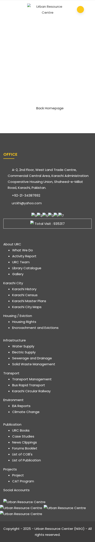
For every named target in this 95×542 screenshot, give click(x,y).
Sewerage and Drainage (32, 358)
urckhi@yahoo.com (26, 203)
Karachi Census (25, 295)
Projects (10, 469)
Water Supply (23, 346)
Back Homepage (50, 108)
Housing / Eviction (17, 315)
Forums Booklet (24, 448)
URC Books (21, 430)
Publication (12, 424)
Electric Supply (24, 352)
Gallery (17, 274)
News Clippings (24, 442)
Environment (13, 400)
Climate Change (26, 411)
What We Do (22, 250)
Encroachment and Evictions (35, 327)
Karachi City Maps (27, 307)
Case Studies (23, 436)
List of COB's (22, 454)
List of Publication (26, 460)
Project (18, 475)
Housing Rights (24, 321)
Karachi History (24, 289)
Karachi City (13, 283)
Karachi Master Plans (29, 301)
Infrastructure (14, 340)
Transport (11, 373)
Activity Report (24, 256)
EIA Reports (21, 406)
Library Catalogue (26, 268)
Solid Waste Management (33, 364)
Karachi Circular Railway (31, 391)
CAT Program (23, 481)
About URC (12, 244)
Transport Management (32, 379)
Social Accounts (16, 490)
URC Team (21, 262)
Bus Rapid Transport (28, 385)
